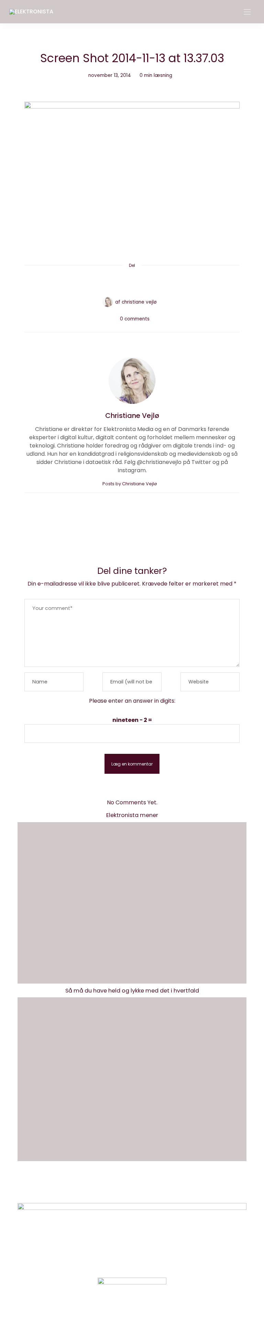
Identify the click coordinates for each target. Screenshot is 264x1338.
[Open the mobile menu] (247, 12)
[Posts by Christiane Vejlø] (107, 301)
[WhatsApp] (145, 281)
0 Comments (135, 319)
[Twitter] (119, 281)
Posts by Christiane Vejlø (130, 483)
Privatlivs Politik (147, 1188)
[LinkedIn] (158, 281)
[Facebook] (106, 281)
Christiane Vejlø (139, 302)
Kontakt (107, 1188)
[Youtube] (143, 1315)
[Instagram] (120, 1315)
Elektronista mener (132, 815)
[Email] (132, 281)
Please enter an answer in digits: (132, 701)
